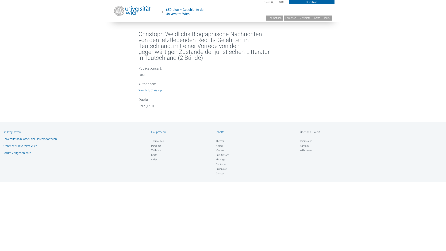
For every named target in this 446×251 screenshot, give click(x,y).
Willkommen (306, 150)
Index (327, 18)
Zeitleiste (305, 18)
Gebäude (221, 164)
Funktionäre (222, 155)
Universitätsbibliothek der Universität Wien (30, 139)
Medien (220, 150)
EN (279, 2)
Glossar (220, 173)
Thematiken (275, 18)
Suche (267, 2)
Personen (290, 18)
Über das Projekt (310, 132)
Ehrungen (221, 159)
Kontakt (304, 145)
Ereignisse (221, 169)
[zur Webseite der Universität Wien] (132, 11)
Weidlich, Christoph (151, 90)
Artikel (219, 145)
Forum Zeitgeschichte (17, 153)
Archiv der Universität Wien (20, 146)
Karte (317, 18)
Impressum (306, 141)
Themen (220, 141)
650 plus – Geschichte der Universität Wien (185, 12)
